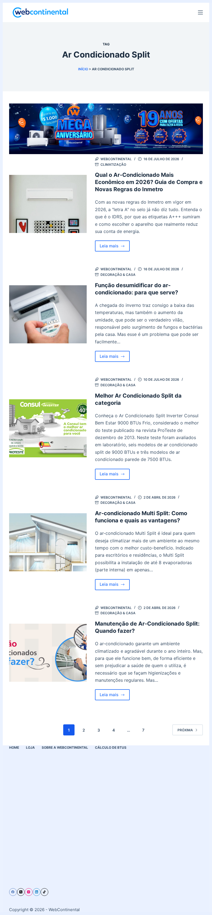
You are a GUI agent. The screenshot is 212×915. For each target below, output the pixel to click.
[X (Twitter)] (21, 892)
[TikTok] (44, 892)
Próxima (185, 730)
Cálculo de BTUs (110, 747)
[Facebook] (13, 892)
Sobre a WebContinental (65, 747)
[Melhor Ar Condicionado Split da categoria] (48, 428)
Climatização (113, 164)
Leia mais (115, 247)
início (83, 69)
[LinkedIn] (37, 892)
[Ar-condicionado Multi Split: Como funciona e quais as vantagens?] (48, 542)
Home (14, 747)
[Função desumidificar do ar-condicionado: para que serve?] (48, 314)
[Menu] (200, 12)
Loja (30, 747)
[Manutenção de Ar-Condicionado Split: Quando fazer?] (48, 653)
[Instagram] (29, 892)
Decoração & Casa (118, 275)
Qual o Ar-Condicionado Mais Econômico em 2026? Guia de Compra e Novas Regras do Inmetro (149, 182)
